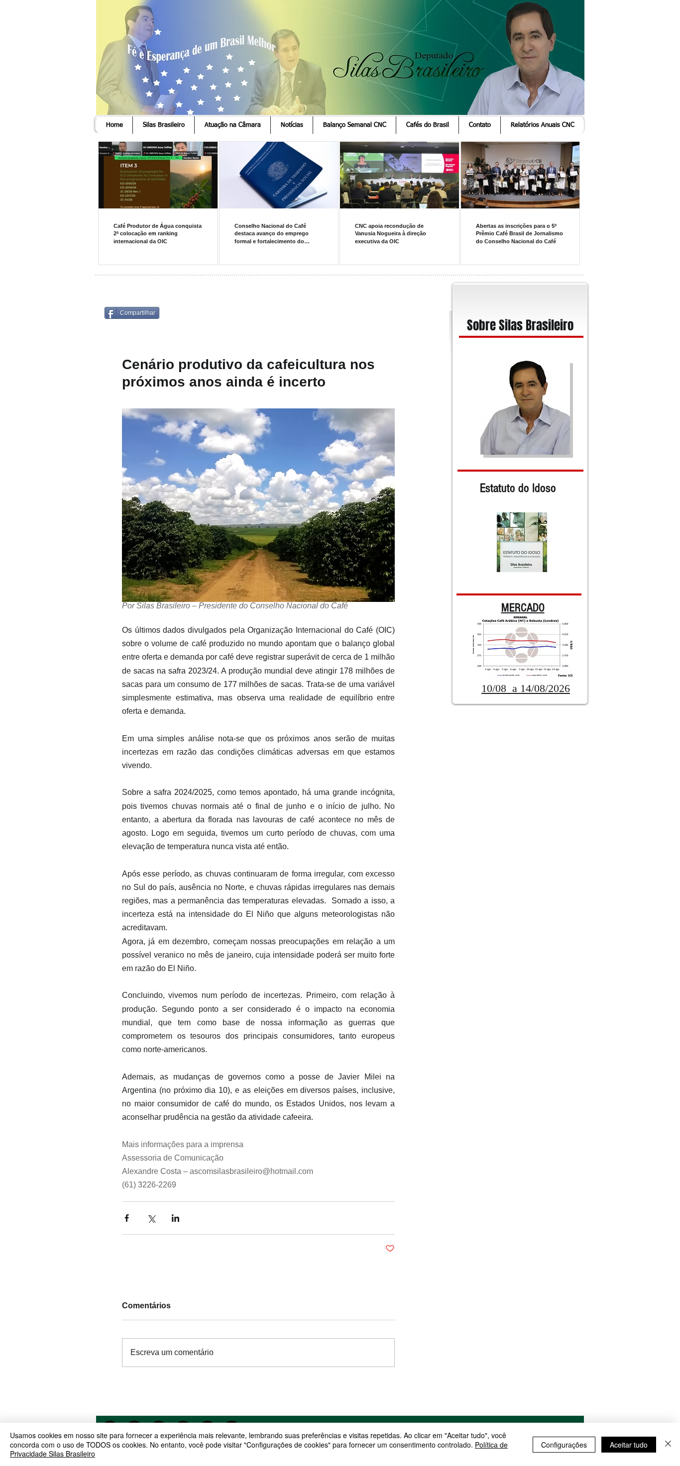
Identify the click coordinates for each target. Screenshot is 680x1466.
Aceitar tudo (629, 1445)
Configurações (564, 1445)
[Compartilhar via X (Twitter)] (151, 1218)
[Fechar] (668, 1444)
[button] (163, 125)
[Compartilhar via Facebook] (126, 1218)
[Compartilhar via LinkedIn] (175, 1218)
